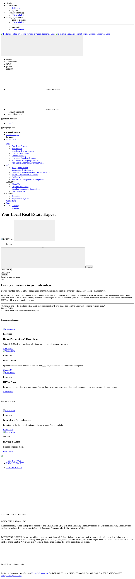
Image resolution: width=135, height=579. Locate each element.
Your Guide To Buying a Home (25, 160)
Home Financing (19, 156)
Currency (15, 205)
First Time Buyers (19, 146)
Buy (8, 144)
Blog (8, 203)
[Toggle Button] (42, 45)
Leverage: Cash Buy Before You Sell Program (31, 172)
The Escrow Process (20, 153)
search (4, 275)
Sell (7, 165)
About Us (16, 184)
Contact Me (11, 201)
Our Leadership (18, 191)
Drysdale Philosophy (20, 186)
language (15, 208)
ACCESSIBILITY (14, 468)
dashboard (16, 8)
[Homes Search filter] (64, 257)
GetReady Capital (19, 177)
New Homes (17, 148)
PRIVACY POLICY (15, 463)
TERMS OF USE (13, 461)
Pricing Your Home (20, 167)
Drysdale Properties (39, 573)
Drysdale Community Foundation (26, 189)
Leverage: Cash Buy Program (24, 158)
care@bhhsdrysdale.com (11, 576)
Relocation (16, 196)
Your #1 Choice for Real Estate (25, 175)
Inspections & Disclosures (22, 170)
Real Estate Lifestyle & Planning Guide (28, 163)
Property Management (21, 198)
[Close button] (34, 230)
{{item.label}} (18, 15)
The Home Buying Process (23, 151)
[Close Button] (22, 257)
